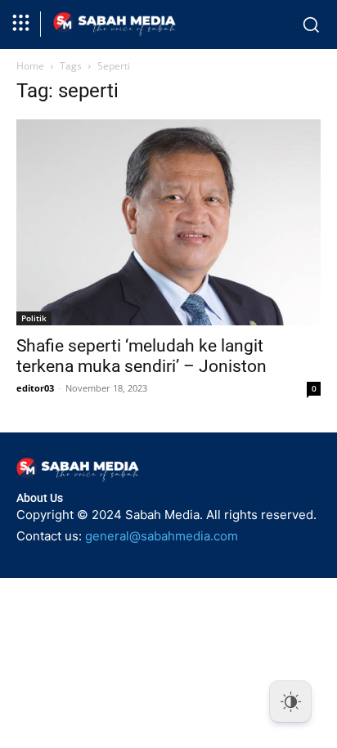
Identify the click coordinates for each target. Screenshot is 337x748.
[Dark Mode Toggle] (290, 701)
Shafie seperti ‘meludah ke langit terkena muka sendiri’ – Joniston (141, 356)
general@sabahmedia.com (161, 536)
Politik (34, 318)
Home (30, 66)
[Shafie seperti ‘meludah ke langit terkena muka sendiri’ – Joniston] (168, 222)
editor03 (35, 388)
